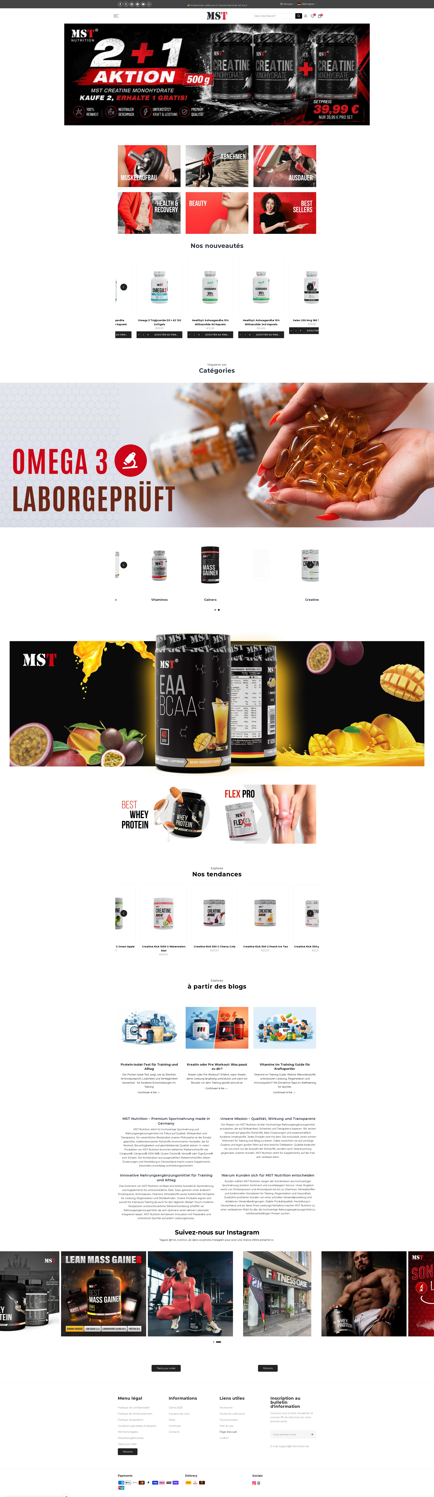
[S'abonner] (311, 1434)
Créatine (275, 600)
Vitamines (122, 600)
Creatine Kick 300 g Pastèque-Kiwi (268, 946)
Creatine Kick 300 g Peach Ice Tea (217, 946)
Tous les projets (229, 1419)
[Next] (310, 287)
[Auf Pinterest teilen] (131, 4)
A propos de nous (179, 1413)
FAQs (172, 1419)
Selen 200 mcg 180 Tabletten (238, 320)
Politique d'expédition (130, 1419)
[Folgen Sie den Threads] (259, 1483)
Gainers (173, 600)
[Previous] (123, 287)
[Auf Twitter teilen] (126, 4)
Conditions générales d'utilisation (137, 1425)
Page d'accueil (228, 1431)
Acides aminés (224, 600)
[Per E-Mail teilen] (143, 4)
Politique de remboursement (135, 1413)
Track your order (166, 1368)
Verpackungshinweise (131, 1438)
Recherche (226, 1407)
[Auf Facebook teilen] (120, 4)
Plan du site (226, 1425)
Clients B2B (175, 1407)
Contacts (174, 1431)
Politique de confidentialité (134, 1407)
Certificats (175, 1425)
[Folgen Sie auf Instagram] (254, 1483)
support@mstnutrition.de (294, 1446)
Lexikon (224, 1438)
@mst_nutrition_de (180, 1239)
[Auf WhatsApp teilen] (149, 4)
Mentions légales (128, 1431)
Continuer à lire (147, 1092)
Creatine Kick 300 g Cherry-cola (167, 946)
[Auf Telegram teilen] (137, 4)
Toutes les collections (232, 1413)
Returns (268, 1368)
